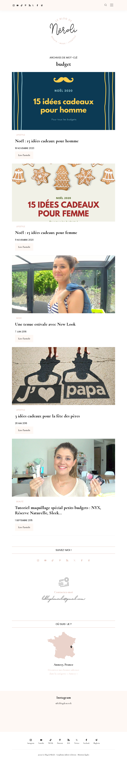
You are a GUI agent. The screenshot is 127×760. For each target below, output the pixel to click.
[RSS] (28, 5)
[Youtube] (16, 5)
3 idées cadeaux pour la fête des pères (47, 416)
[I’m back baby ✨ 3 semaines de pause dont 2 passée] (40, 716)
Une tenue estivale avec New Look (45, 324)
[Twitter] (74, 560)
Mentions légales (83, 755)
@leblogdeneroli (64, 703)
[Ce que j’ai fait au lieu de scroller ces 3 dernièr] (8, 716)
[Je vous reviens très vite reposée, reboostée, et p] (56, 716)
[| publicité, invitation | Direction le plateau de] (24, 716)
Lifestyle (20, 135)
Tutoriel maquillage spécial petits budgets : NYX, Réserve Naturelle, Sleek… (58, 510)
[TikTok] (20, 5)
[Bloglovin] (89, 560)
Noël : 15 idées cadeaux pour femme (46, 232)
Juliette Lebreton (70, 755)
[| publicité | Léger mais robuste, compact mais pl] (71, 716)
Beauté (19, 501)
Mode (19, 318)
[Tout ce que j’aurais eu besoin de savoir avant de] (103, 716)
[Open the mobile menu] (111, 5)
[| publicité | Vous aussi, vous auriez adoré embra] (87, 716)
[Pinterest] (24, 5)
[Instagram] (12, 5)
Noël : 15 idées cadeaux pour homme (47, 141)
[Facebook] (82, 560)
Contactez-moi (63, 592)
